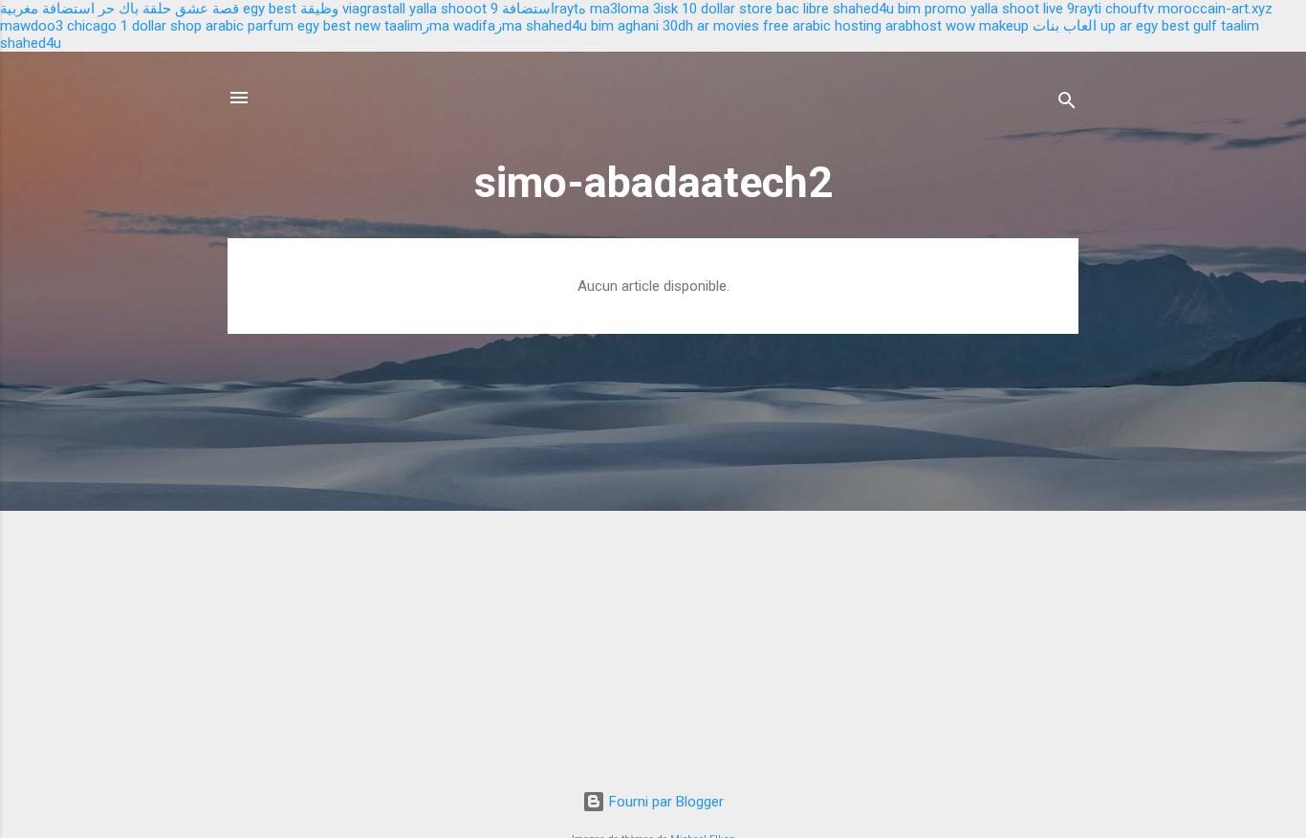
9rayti (1084, 8)
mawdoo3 (31, 25)
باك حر (118, 8)
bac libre (802, 8)
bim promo (932, 8)
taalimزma (416, 25)
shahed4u (863, 8)
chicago (92, 25)
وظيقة (319, 8)
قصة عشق (207, 8)
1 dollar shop (161, 25)
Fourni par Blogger (664, 801)
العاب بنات (1065, 25)
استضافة (528, 8)
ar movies (728, 25)
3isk (665, 8)
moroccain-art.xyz (1215, 8)
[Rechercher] (1067, 104)
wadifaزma (487, 25)
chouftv (1129, 8)
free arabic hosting (822, 25)
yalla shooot (448, 8)
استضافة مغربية (47, 8)
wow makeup (987, 25)
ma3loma (619, 8)
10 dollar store (727, 8)
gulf (1205, 25)
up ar (1116, 25)
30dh (678, 25)
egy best (269, 8)
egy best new (339, 25)
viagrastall (373, 8)
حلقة (156, 8)
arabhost (913, 25)
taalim (1240, 25)
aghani (638, 25)
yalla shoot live (1016, 8)
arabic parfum (250, 25)
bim (602, 25)
